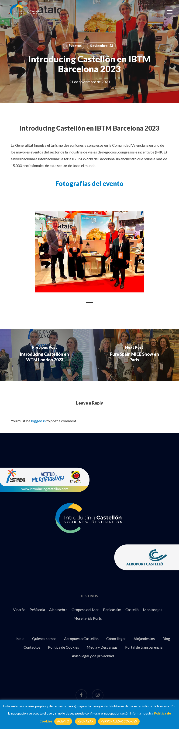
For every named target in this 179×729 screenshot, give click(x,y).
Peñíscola (37, 609)
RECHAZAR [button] (85, 721)
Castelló (132, 609)
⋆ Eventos (74, 46)
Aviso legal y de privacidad (93, 656)
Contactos (32, 647)
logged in (38, 421)
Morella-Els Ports (87, 618)
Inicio (20, 638)
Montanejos (152, 609)
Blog (166, 638)
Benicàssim (112, 609)
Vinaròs (19, 609)
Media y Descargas (102, 647)
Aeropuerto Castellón (81, 638)
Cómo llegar (116, 638)
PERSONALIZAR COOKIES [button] (119, 721)
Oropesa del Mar (85, 609)
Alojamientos (144, 638)
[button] (169, 11)
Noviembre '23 (101, 46)
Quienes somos (44, 638)
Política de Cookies (63, 647)
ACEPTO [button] (63, 721)
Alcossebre (58, 609)
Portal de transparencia (143, 647)
